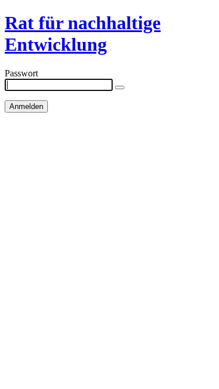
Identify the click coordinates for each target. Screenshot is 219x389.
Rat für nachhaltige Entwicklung (83, 33)
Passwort (21, 73)
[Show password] (119, 87)
